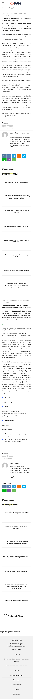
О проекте (16, 654)
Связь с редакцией (16, 675)
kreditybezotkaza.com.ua (16, 646)
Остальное (16, 680)
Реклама (16, 670)
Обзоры (16, 689)
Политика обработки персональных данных (16, 660)
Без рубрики (13, 13)
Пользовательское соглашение (16, 666)
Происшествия (14, 300)
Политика (16, 694)
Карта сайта (16, 649)
